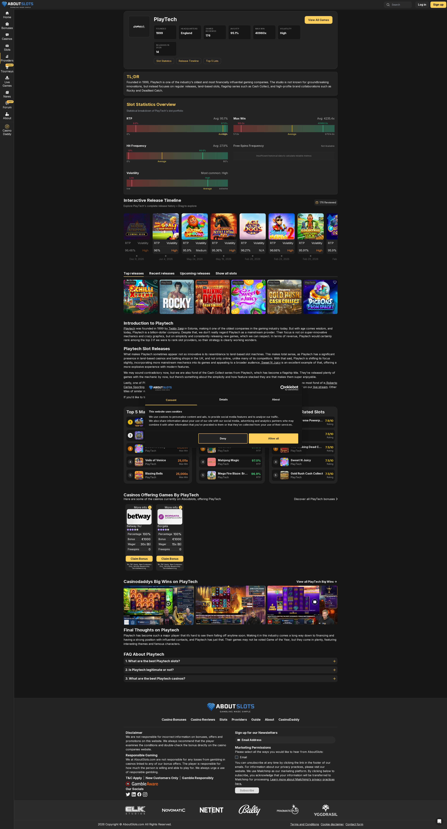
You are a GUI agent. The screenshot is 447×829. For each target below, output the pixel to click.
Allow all (273, 438)
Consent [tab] (171, 400)
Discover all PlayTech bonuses (315, 499)
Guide (256, 719)
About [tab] (276, 399)
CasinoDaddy (289, 719)
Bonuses (7, 28)
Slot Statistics (163, 60)
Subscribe (247, 790)
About (7, 118)
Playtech (129, 328)
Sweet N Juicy (270, 362)
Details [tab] (223, 399)
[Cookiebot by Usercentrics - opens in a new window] (283, 388)
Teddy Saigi (176, 328)
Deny (223, 438)
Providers (239, 719)
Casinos (7, 39)
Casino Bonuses (174, 719)
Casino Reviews (203, 719)
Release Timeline (189, 60)
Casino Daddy (7, 132)
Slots (7, 49)
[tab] (134, 273)
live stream (320, 387)
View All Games (318, 20)
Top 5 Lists (212, 60)
